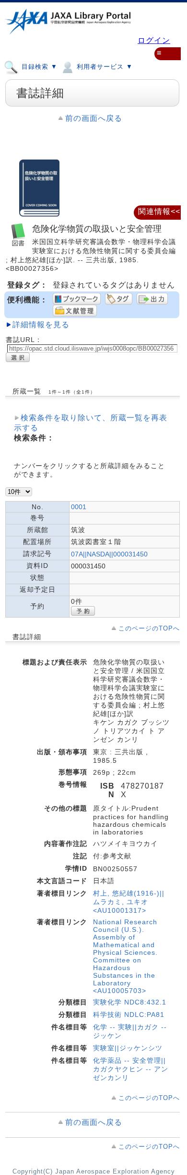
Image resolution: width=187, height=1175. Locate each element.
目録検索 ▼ (38, 66)
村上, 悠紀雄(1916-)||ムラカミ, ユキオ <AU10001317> (128, 901)
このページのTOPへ (149, 628)
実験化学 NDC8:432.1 (129, 1002)
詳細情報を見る (41, 324)
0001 (78, 507)
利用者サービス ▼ (103, 66)
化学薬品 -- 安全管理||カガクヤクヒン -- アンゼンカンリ (130, 1069)
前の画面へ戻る (93, 118)
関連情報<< (159, 211)
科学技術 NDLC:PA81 (128, 1014)
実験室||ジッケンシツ (128, 1048)
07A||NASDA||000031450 (109, 554)
